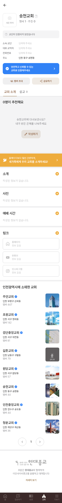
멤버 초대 (18, 81)
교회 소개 (10, 92)
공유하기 (47, 81)
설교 (23, 92)
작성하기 (33, 134)
